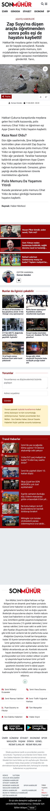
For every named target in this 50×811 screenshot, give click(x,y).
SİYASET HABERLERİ (10, 783)
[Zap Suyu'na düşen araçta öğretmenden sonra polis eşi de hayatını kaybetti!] (25, 79)
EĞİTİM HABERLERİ (10, 795)
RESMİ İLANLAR (16, 744)
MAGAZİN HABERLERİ (11, 788)
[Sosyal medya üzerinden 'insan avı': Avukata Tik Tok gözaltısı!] (37, 324)
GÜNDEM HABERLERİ (10, 780)
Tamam (31, 808)
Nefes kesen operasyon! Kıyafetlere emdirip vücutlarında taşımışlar (36, 312)
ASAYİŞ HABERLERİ (29, 790)
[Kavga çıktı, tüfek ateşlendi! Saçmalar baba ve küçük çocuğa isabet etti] (37, 348)
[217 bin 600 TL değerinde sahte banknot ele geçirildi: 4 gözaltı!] (13, 324)
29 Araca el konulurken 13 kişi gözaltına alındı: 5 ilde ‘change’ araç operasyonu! (12, 312)
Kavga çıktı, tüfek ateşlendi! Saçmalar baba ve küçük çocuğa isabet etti (36, 359)
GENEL (38, 741)
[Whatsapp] (25, 681)
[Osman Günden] (8, 276)
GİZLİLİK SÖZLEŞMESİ (11, 778)
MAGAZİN (12, 741)
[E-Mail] (19, 280)
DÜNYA (30, 741)
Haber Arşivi (34, 717)
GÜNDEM (15, 11)
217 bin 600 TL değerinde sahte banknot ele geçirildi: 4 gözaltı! (12, 335)
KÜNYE (5, 775)
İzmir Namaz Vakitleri (14, 698)
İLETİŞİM (16, 775)
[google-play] (36, 728)
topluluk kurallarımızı (27, 409)
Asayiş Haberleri (25, 19)
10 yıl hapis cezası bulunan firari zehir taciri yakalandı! (12, 358)
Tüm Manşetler (35, 708)
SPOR (44, 738)
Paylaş (8, 96)
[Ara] (42, 4)
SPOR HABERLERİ (30, 785)
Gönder (7, 400)
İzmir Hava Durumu (38, 689)
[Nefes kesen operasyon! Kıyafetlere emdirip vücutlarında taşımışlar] (37, 301)
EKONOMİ (39, 11)
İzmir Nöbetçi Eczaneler (9, 690)
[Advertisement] (25, 555)
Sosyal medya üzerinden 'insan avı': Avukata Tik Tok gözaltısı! (37, 335)
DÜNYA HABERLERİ (10, 790)
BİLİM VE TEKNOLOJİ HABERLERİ (15, 793)
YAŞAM (21, 741)
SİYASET (27, 11)
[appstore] (13, 728)
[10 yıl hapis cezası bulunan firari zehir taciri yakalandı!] (13, 348)
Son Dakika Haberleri (13, 717)
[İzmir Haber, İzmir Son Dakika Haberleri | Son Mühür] (17, 4)
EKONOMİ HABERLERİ (11, 785)
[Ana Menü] (46, 4)
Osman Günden (16, 103)
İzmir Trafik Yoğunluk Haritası (36, 700)
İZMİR (5, 11)
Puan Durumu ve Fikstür (10, 709)
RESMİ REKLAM (33, 744)
